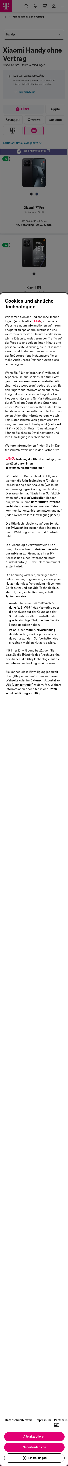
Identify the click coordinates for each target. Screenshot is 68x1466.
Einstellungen (37, 1458)
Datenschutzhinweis (18, 1420)
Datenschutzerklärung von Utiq (32, 691)
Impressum (43, 1420)
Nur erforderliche (34, 1447)
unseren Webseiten (32, 498)
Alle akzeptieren (34, 1437)
